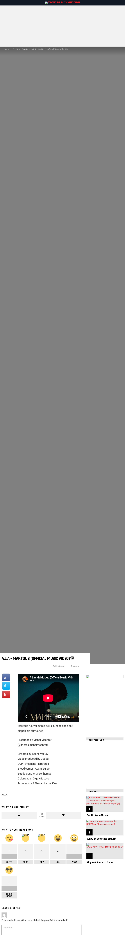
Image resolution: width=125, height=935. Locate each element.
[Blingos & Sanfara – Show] (104, 851)
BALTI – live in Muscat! (97, 815)
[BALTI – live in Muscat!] (104, 804)
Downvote (63, 815)
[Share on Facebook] (6, 677)
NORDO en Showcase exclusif (101, 838)
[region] (104, 763)
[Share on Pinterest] (6, 694)
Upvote (19, 815)
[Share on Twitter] (6, 686)
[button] (91, 763)
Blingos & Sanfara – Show (99, 862)
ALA (5, 794)
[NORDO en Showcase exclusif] (104, 827)
